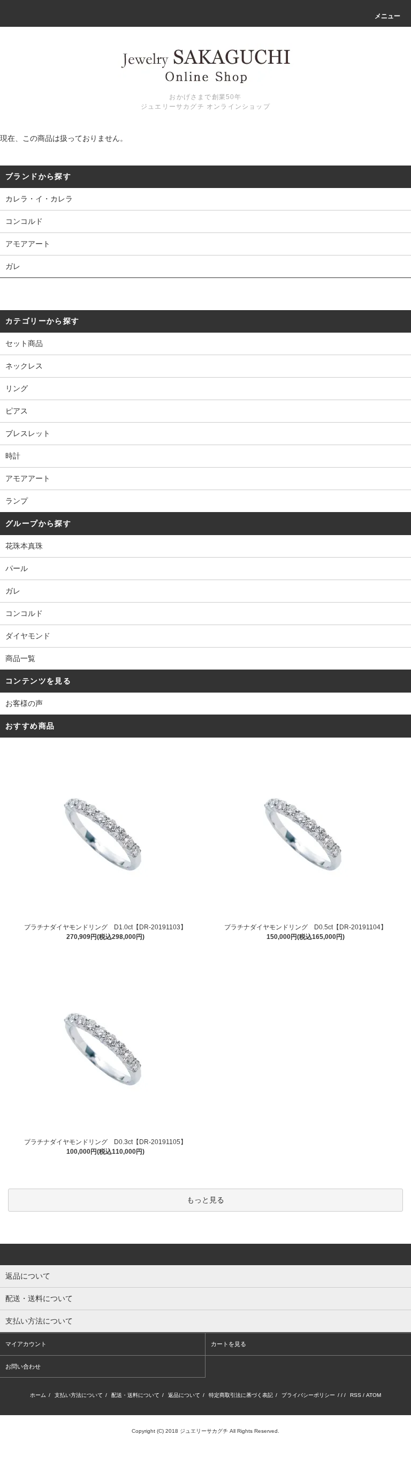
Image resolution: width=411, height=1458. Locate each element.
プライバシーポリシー (308, 1395)
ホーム (38, 1395)
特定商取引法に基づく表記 (241, 1395)
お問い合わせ (23, 1366)
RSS (355, 1395)
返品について (184, 1395)
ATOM (373, 1395)
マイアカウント (26, 1344)
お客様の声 (24, 703)
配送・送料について (135, 1395)
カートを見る (228, 1344)
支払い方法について (79, 1395)
